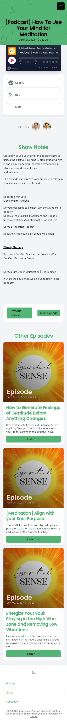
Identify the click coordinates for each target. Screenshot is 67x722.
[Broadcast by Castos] (12, 68)
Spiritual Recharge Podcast (18, 226)
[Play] (12, 60)
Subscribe (42, 67)
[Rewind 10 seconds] (21, 62)
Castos (33, 716)
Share (55, 67)
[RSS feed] (33, 672)
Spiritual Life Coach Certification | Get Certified (29, 271)
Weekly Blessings (13, 247)
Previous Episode (15, 313)
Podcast (11, 683)
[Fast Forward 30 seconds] (36, 62)
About (9, 692)
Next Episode (48, 313)
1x (28, 62)
